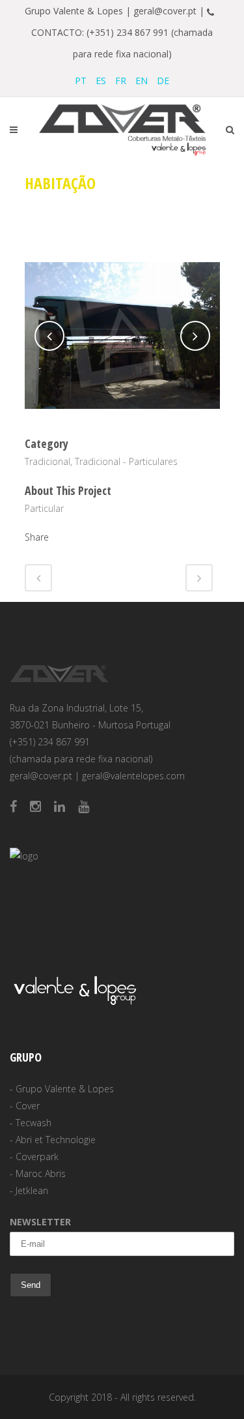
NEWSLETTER (40, 1222)
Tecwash (33, 1122)
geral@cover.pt (41, 775)
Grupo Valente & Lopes (65, 1089)
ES (101, 80)
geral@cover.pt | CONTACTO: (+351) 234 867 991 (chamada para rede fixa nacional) (125, 32)
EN (141, 80)
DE (163, 80)
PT (81, 80)
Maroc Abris (41, 1173)
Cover (28, 1105)
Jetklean (32, 1190)
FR (120, 80)
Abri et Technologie (56, 1139)
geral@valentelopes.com (133, 775)
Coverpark (37, 1156)
